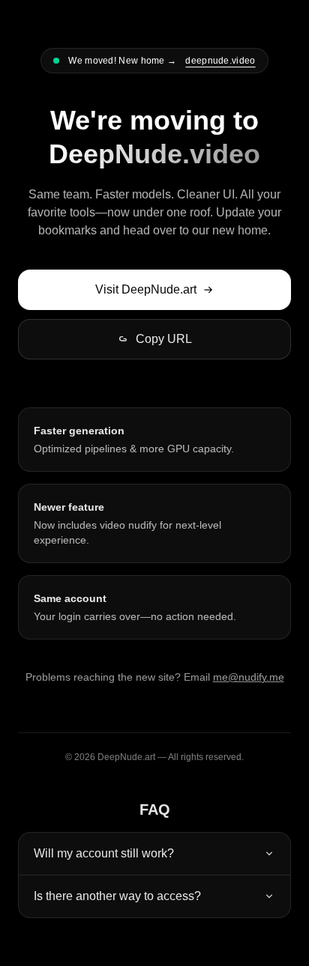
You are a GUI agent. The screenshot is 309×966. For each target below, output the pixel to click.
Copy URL (164, 338)
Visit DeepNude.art (145, 289)
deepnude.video (220, 60)
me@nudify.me (248, 677)
